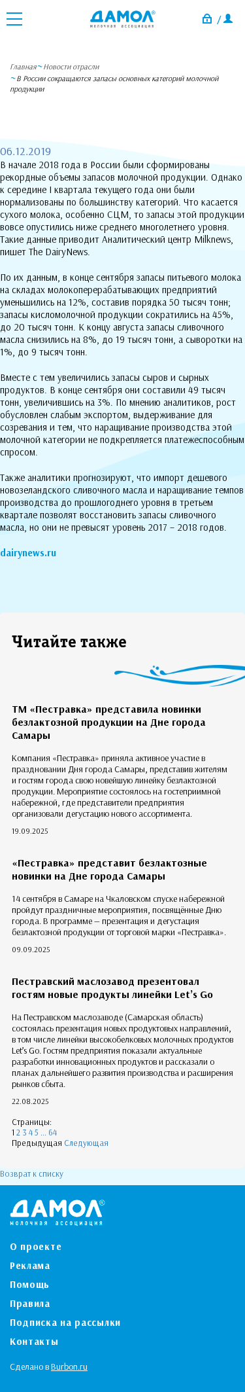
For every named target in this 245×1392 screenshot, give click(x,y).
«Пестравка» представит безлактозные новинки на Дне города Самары (109, 869)
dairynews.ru (28, 552)
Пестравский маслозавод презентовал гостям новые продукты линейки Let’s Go (112, 987)
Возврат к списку (31, 1173)
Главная (23, 66)
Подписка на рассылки (65, 1322)
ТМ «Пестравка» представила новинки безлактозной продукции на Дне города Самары (109, 721)
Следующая (86, 1142)
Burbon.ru (69, 1366)
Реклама (30, 1265)
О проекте (35, 1246)
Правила (30, 1303)
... (43, 1132)
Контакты (34, 1341)
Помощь (30, 1284)
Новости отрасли (71, 66)
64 (52, 1132)
